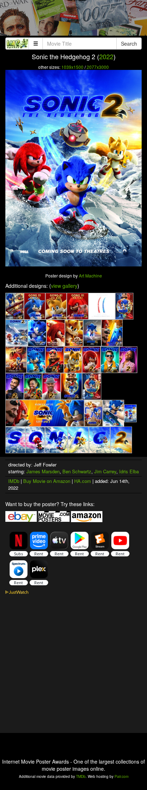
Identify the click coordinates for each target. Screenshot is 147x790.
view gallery (64, 285)
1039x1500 (72, 67)
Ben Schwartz (76, 471)
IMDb (13, 481)
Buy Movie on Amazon (46, 481)
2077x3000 (98, 67)
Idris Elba (129, 471)
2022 (106, 56)
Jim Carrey (105, 471)
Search (129, 43)
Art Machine (90, 275)
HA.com (82, 481)
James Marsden (43, 471)
